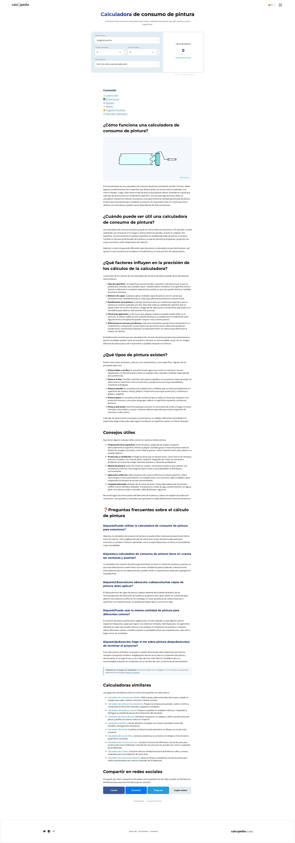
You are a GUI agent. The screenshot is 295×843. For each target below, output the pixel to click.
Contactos (154, 831)
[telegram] (53, 831)
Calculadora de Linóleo (118, 751)
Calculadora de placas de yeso (121, 716)
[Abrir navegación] (280, 5)
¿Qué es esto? (112, 95)
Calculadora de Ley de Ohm (120, 736)
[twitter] (44, 831)
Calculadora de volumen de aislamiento (125, 704)
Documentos (143, 831)
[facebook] (49, 831)
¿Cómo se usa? (112, 99)
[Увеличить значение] (125, 50)
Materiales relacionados (116, 114)
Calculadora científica (117, 723)
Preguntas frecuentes (115, 110)
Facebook (136, 790)
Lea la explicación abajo (183, 57)
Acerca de (133, 831)
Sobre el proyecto (132, 672)
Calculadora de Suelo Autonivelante (123, 757)
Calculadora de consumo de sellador (124, 697)
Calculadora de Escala (117, 729)
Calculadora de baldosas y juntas (122, 710)
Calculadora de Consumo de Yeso (123, 742)
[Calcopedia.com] (23, 5)
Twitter (114, 790)
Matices (109, 106)
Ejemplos (110, 103)
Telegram (158, 790)
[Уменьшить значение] (125, 53)
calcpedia (238, 831)
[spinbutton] (109, 52)
